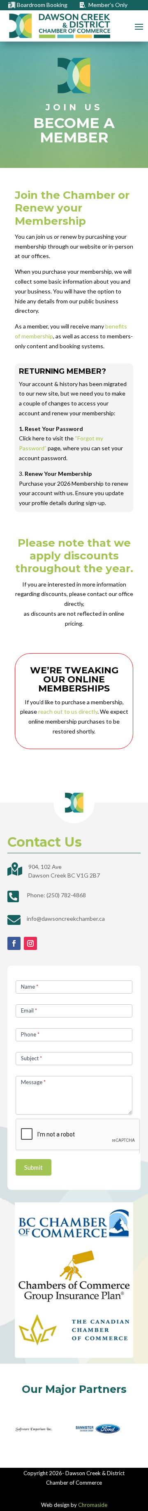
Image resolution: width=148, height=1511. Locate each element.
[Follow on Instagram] (30, 943)
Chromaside (92, 1505)
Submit (33, 1167)
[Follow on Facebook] (14, 943)
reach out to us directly (67, 711)
